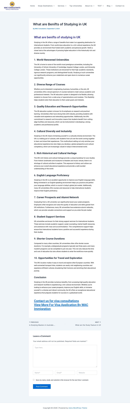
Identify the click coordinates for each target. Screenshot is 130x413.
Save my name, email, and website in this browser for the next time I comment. (62, 380)
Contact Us (120, 6)
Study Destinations (45, 6)
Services (61, 6)
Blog (108, 6)
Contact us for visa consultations (56, 301)
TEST (100, 6)
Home (32, 6)
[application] (54, 6)
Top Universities (75, 6)
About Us (88, 6)
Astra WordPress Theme (78, 408)
